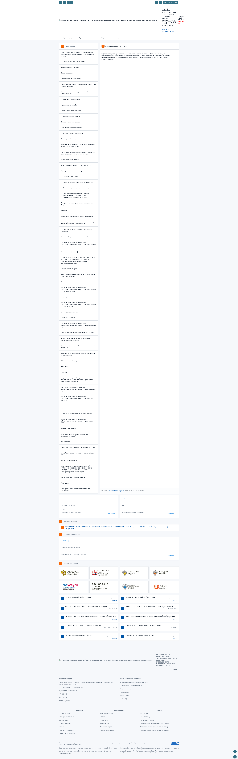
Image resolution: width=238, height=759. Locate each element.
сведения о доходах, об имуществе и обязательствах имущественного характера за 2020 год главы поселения (77, 379)
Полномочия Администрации (70, 99)
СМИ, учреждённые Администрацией (73, 139)
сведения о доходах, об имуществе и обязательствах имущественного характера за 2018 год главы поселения (78, 289)
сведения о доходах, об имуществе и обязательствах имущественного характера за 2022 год (77, 398)
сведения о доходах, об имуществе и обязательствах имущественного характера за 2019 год (78, 325)
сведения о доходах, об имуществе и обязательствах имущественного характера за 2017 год (78, 244)
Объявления (127, 499)
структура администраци (69, 297)
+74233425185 (63, 694)
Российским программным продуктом (149, 748)
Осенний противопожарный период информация (77, 216)
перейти (114, 600)
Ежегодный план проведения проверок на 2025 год (78, 447)
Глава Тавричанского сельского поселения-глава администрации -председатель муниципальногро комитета (77, 54)
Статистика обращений (67, 733)
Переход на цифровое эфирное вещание (74, 252)
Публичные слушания (68, 317)
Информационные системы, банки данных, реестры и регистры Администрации (78, 145)
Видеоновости (104, 723)
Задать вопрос (66, 723)
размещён (153, 752)
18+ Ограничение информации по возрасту (154, 727)
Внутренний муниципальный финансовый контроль (77, 237)
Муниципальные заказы (70, 176)
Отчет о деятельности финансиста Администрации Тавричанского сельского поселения (78, 222)
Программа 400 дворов (69, 269)
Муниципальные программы (70, 159)
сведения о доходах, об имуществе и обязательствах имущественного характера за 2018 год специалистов (78, 304)
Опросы (61, 727)
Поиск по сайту (145, 717)
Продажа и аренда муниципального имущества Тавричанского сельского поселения (77, 204)
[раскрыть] (156, 2)
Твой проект (65, 366)
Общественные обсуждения (70, 361)
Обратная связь (64, 713)
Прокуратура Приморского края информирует (76, 413)
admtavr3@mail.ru (64, 700)
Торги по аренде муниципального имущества (78, 182)
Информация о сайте (147, 720)
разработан (127, 752)
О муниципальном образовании (71, 127)
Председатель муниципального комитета (134, 682)
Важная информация (70, 521)
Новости (66, 499)
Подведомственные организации (72, 133)
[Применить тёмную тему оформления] (71, 2)
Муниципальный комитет (130, 679)
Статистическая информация (70, 122)
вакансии (64, 210)
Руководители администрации (71, 78)
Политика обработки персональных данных (154, 730)
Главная (111, 491)
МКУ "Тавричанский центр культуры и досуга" (76, 165)
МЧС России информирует (69, 460)
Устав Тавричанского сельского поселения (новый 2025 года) (77, 454)
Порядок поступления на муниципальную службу (77, 332)
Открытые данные (67, 73)
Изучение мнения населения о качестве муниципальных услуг (74, 407)
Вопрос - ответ (64, 720)
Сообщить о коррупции (66, 717)
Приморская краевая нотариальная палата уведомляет (75, 489)
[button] (67, 38)
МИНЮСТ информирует (69, 428)
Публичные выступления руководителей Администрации (74, 92)
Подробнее (111, 513)
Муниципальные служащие (70, 67)
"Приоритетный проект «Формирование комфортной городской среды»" (78, 85)
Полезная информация (70, 563)
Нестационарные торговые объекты (73, 477)
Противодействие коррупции (70, 116)
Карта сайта (144, 713)
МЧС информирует (69, 541)
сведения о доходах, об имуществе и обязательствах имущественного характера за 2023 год (77, 421)
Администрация (70, 46)
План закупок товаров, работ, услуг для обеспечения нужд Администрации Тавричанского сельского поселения (76, 195)
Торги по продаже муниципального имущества (78, 188)
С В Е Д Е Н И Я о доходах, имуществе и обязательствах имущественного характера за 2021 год (78, 389)
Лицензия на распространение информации (154, 723)
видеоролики (65, 441)
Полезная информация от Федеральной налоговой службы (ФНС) (78, 346)
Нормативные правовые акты (71, 110)
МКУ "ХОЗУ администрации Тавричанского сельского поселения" (75, 435)
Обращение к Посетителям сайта (74, 61)
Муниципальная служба (69, 105)
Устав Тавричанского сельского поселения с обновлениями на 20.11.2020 (76, 339)
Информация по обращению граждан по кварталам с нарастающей (78, 354)
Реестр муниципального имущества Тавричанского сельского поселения (78, 275)
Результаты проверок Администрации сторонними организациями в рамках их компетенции (78, 153)
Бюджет (64, 282)
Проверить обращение (66, 730)
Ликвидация (65, 483)
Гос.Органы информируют (71, 534)
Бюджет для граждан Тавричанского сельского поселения (77, 230)
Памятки (64, 372)
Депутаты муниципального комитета (132, 689)
